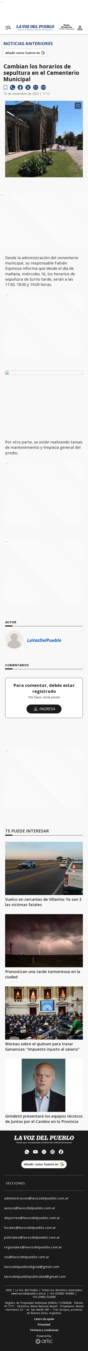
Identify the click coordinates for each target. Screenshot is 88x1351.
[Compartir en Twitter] (28, 87)
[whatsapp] (12, 87)
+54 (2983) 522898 (44, 1297)
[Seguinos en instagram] (52, 1152)
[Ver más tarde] (5, 87)
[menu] (8, 28)
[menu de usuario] (80, 27)
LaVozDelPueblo (44, 640)
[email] (35, 87)
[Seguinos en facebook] (61, 1152)
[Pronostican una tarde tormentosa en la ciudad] (44, 940)
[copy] (43, 87)
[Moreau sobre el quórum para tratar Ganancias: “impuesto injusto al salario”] (44, 1013)
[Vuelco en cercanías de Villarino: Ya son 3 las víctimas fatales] (44, 868)
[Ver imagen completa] (78, 105)
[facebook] (20, 87)
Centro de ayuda (44, 1319)
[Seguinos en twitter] (44, 1152)
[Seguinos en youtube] (35, 1152)
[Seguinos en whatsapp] (27, 1152)
